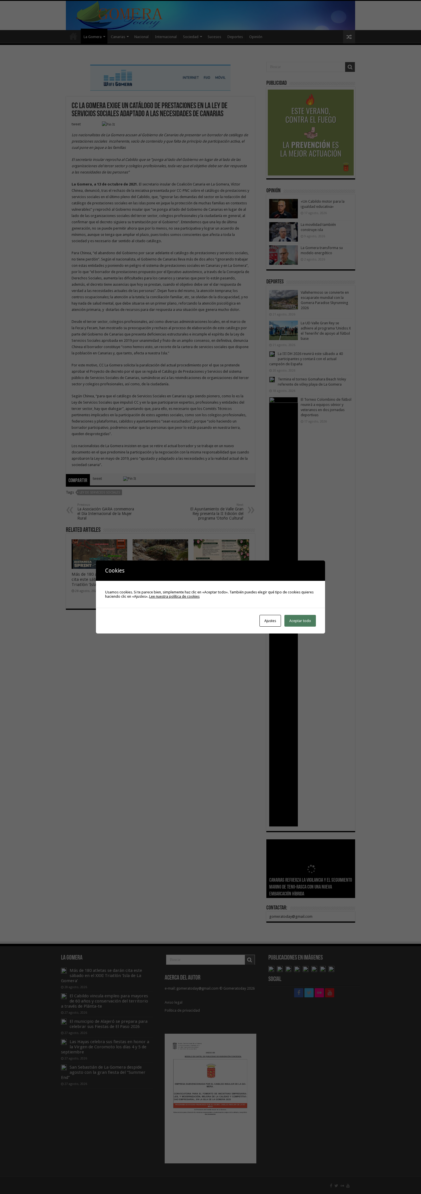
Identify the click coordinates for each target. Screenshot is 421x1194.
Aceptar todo (300, 621)
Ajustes (270, 621)
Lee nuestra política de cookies (174, 596)
